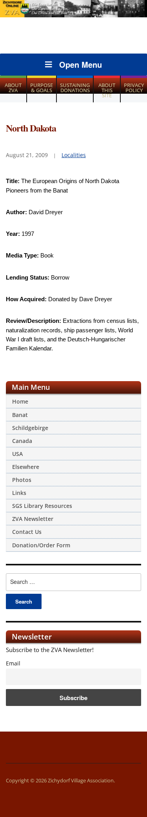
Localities (74, 155)
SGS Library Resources (42, 505)
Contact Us (27, 531)
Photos (21, 480)
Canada (22, 441)
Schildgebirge (30, 428)
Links (19, 492)
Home (20, 401)
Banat (20, 415)
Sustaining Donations (75, 88)
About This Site (106, 90)
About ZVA (13, 88)
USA (17, 454)
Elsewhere (25, 467)
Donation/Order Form (41, 545)
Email (13, 663)
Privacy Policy (134, 88)
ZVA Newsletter (32, 518)
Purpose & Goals (41, 88)
